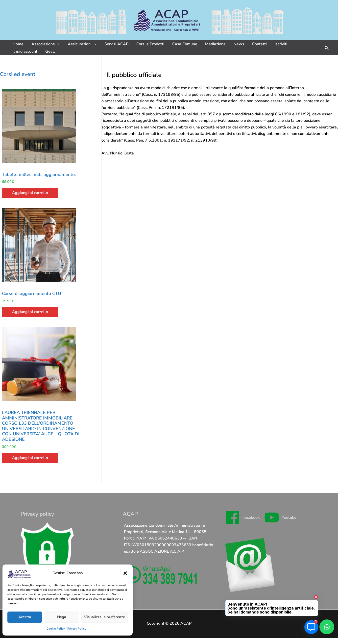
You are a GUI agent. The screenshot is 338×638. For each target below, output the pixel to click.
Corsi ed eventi (18, 74)
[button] (125, 573)
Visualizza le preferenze (104, 616)
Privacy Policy (76, 629)
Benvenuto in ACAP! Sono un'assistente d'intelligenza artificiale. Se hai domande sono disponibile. (271, 608)
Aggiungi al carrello (30, 193)
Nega (61, 616)
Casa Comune (184, 44)
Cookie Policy (56, 629)
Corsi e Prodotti (150, 44)
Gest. (50, 51)
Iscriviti (281, 44)
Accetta (24, 616)
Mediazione (215, 44)
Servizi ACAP (116, 44)
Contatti (259, 44)
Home (18, 44)
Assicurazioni (80, 44)
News (239, 44)
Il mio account (25, 51)
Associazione (43, 44)
